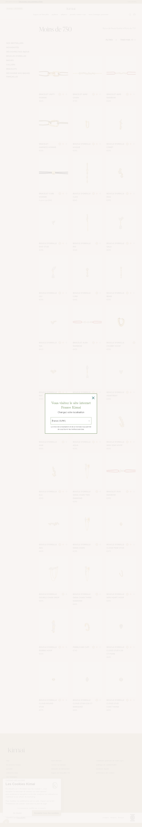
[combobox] (52, 421)
